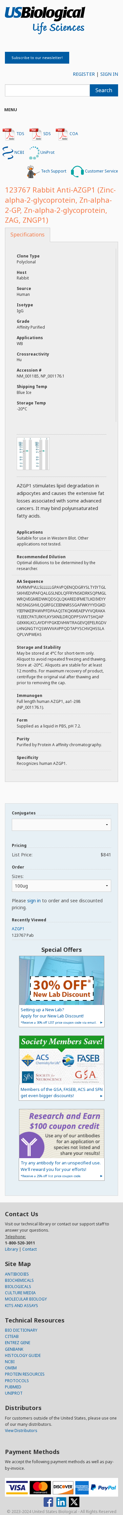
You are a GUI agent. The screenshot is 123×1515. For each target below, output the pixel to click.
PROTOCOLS (17, 1380)
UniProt (46, 152)
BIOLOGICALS (18, 1286)
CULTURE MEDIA (20, 1293)
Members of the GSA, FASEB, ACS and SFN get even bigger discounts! (62, 1092)
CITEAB (12, 1336)
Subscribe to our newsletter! (37, 57)
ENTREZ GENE (17, 1342)
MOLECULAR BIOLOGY (26, 1299)
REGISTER (84, 74)
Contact (29, 1249)
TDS (19, 133)
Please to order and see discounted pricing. (57, 904)
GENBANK (14, 1349)
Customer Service (101, 171)
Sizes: (18, 876)
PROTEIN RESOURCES (25, 1374)
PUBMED (13, 1387)
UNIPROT (14, 1393)
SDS (46, 133)
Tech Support (53, 171)
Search (103, 90)
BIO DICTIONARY (21, 1330)
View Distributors (21, 1430)
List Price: (61, 854)
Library (11, 1249)
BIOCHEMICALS (19, 1280)
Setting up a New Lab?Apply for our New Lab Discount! (59, 1016)
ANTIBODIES (17, 1274)
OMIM (11, 1368)
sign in (34, 900)
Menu (10, 110)
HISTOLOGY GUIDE (23, 1355)
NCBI (18, 152)
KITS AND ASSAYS (21, 1305)
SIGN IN (109, 74)
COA (73, 133)
